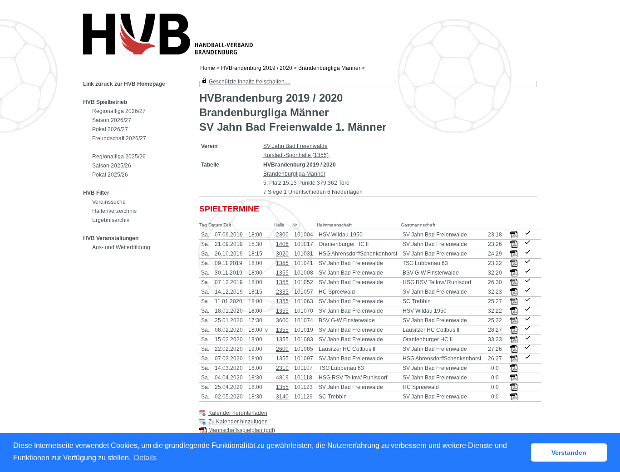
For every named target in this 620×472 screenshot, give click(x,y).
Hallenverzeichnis (114, 211)
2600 (282, 349)
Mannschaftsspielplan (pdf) (241, 430)
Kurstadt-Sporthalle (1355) (296, 155)
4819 (282, 377)
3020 (282, 254)
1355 (282, 263)
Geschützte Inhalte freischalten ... (249, 82)
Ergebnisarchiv (110, 220)
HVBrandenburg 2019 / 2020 (256, 68)
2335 (282, 292)
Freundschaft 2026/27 (119, 138)
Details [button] (145, 458)
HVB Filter (96, 193)
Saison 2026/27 (111, 120)
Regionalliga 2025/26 (119, 156)
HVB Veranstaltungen (110, 238)
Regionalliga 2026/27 (119, 111)
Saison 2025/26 (111, 165)
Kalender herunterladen (237, 413)
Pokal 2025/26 (110, 175)
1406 (282, 244)
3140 (282, 396)
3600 (282, 320)
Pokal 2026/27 (110, 129)
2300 (282, 234)
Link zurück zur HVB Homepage (124, 84)
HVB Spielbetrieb (105, 102)
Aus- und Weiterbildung (121, 247)
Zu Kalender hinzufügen (238, 421)
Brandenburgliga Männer (329, 68)
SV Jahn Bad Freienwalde (295, 146)
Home (207, 68)
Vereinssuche (109, 202)
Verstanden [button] (568, 452)
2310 (282, 368)
